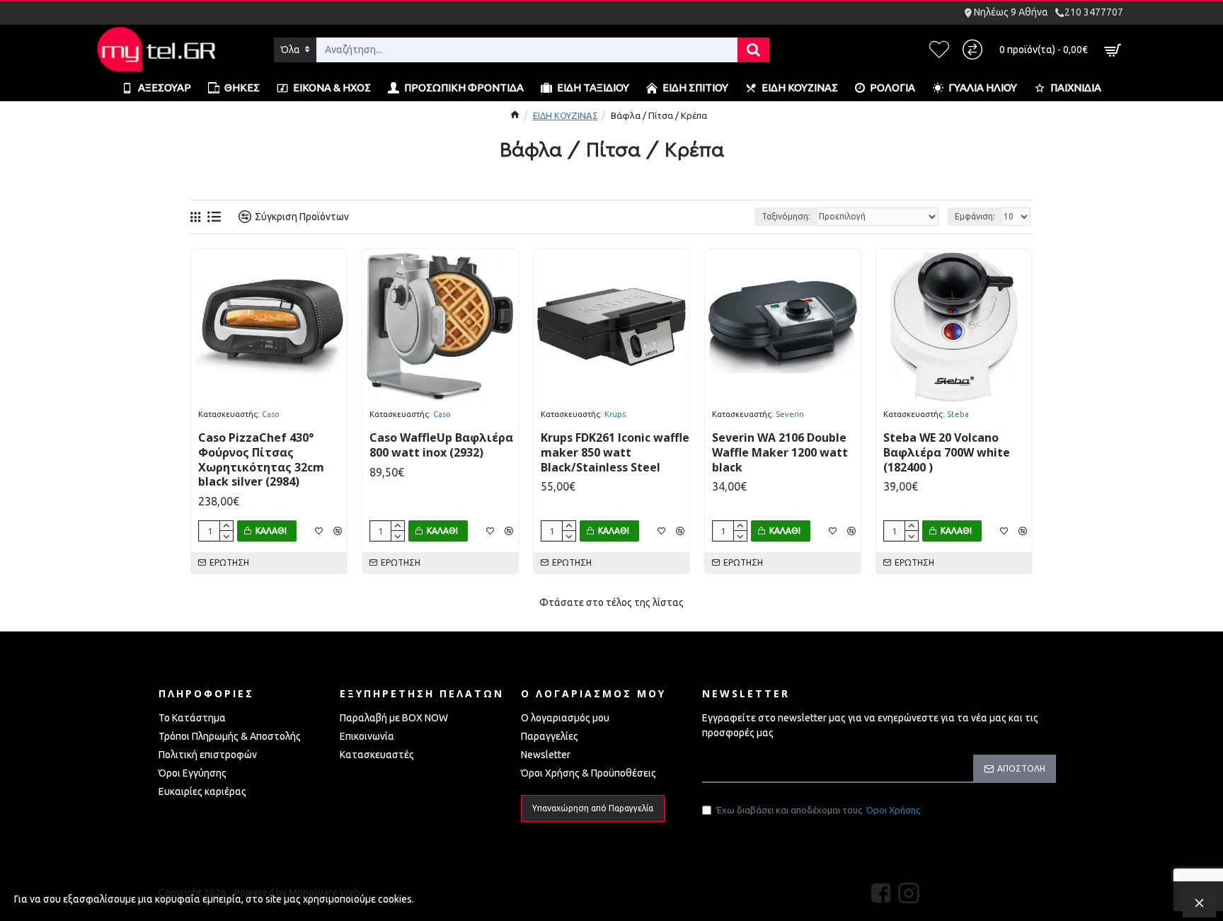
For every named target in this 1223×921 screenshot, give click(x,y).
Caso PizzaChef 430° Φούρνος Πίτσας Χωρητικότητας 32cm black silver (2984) (261, 459)
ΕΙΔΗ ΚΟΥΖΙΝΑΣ (565, 115)
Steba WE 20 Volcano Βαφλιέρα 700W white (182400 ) (946, 452)
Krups (615, 414)
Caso (271, 414)
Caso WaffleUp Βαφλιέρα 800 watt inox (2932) (441, 445)
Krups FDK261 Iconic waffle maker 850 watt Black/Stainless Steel (615, 452)
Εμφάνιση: (975, 216)
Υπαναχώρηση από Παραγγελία (592, 808)
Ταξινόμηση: (786, 216)
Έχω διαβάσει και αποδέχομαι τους (818, 810)
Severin (790, 414)
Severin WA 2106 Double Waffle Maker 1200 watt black (780, 452)
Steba (958, 414)
